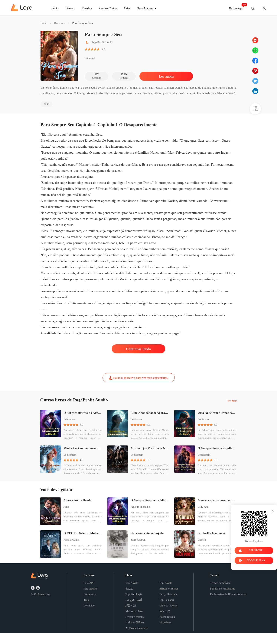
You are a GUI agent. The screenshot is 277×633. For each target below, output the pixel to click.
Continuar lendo (138, 349)
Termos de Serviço (220, 583)
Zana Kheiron (138, 539)
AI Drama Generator (136, 628)
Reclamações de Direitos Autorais (228, 594)
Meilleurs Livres (134, 611)
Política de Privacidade (222, 588)
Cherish (202, 539)
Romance (59, 23)
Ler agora (166, 76)
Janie (66, 506)
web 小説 (164, 611)
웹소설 (129, 588)
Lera (47, 594)
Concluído (89, 605)
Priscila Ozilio (71, 539)
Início (44, 23)
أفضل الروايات (133, 600)
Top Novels (131, 583)
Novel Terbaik (167, 616)
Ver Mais (232, 401)
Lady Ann (203, 506)
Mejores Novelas (168, 605)
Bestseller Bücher (168, 588)
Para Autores (90, 588)
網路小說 (130, 605)
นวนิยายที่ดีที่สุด (134, 622)
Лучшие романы (134, 616)
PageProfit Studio (140, 506)
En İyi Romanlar (168, 594)
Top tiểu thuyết (133, 594)
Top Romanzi (166, 600)
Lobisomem (70, 419)
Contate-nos (90, 594)
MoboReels (165, 622)
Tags (86, 600)
